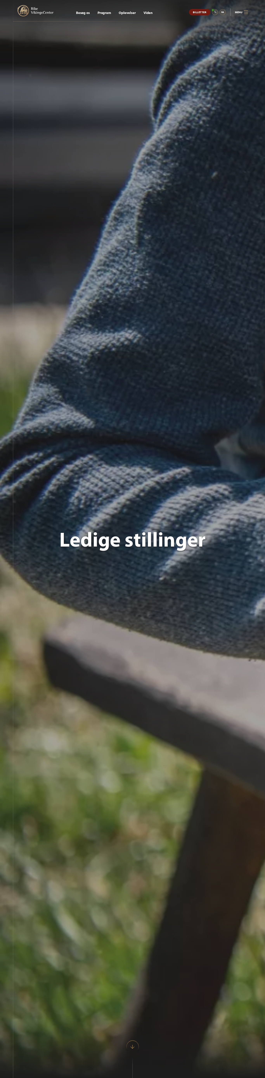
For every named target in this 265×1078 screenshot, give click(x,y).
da (222, 12)
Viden (148, 12)
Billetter (199, 12)
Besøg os (83, 12)
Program (104, 12)
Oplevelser (127, 12)
